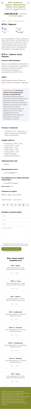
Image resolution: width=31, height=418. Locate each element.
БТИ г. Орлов (15, 374)
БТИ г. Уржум (15, 265)
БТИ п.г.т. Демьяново (15, 343)
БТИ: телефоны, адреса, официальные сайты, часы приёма (15, 4)
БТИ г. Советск (15, 296)
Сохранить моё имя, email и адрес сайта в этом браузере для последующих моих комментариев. (16, 244)
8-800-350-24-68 (11, 14)
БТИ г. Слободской (15, 312)
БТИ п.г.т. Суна (15, 281)
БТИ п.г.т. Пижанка (15, 358)
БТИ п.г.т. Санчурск (15, 327)
